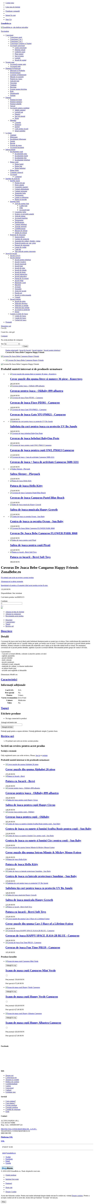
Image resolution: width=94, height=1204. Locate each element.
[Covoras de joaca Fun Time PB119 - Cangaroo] (23, 943)
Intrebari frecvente (12, 1179)
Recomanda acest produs (15, 616)
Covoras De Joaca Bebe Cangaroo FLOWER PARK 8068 (43, 533)
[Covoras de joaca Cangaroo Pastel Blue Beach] (28, 493)
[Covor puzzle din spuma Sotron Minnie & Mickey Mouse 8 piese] (30, 847)
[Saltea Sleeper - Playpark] (20, 469)
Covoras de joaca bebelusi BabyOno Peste (34, 438)
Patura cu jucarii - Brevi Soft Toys (30, 557)
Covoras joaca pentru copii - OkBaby (27, 816)
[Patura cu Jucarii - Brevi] (15, 776)
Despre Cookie (11, 1192)
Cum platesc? (10, 1103)
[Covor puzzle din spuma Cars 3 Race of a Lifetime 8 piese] (28, 919)
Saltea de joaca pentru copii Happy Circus (30, 804)
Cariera (8, 1086)
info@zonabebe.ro (9, 1153)
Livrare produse (11, 1105)
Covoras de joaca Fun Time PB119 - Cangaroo (33, 947)
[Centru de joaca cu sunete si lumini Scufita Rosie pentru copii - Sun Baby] (33, 824)
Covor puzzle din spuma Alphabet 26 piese (30, 769)
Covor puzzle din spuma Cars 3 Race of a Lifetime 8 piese (39, 923)
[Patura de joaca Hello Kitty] (21, 481)
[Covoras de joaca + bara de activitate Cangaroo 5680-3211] (32, 457)
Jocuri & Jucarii (25, 350)
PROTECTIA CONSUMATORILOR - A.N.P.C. (19, 1129)
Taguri (8, 624)
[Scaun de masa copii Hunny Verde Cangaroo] (23, 987)
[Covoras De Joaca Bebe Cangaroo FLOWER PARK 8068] (32, 528)
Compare (4, 336)
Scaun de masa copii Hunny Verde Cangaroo (32, 996)
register (45, 755)
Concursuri (10, 1088)
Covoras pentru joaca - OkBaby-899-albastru (36, 390)
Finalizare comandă (13, 11)
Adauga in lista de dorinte (15, 612)
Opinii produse (11, 1175)
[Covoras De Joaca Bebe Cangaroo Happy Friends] (25, 360)
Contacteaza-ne (11, 1078)
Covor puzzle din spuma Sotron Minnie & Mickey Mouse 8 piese (43, 852)
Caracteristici (10, 622)
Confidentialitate (11, 1084)
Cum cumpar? (11, 1101)
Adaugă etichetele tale (9, 722)
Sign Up (9, 19)
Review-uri (10, 626)
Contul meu (10, 3)
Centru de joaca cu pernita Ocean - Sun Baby (36, 521)
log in (38, 755)
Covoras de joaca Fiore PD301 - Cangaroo (35, 402)
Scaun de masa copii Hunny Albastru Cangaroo (33, 1022)
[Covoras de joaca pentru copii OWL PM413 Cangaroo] (30, 445)
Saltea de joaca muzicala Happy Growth (34, 509)
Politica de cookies (12, 1082)
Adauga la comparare (13, 614)
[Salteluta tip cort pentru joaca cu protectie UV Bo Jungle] (31, 421)
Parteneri (9, 1183)
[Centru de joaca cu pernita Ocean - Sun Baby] (27, 517)
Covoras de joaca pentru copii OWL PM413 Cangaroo (42, 450)
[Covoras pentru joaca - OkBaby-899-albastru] (27, 386)
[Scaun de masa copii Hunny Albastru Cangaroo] (24, 1013)
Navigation (5, 31)
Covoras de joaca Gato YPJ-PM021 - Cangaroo (38, 414)
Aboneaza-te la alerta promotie (12, 581)
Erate (7, 1112)
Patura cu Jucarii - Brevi (20, 781)
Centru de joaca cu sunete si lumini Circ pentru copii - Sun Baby (43, 840)
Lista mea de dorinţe (13, 7)
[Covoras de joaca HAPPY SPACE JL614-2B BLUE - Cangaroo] (30, 931)
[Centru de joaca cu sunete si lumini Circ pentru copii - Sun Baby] (30, 836)
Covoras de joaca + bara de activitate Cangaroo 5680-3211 (44, 461)
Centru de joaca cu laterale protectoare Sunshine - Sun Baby (41, 876)
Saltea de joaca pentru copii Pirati (30, 545)
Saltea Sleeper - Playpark (25, 473)
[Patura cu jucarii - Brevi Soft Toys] (23, 552)
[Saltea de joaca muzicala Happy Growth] (25, 505)
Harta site (9, 1188)
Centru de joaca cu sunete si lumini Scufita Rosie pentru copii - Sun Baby (48, 828)
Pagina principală (12, 350)
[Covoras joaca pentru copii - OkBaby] (20, 812)
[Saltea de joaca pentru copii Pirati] (23, 540)
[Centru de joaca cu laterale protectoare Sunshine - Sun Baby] (28, 871)
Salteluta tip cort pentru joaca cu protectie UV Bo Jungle (43, 426)
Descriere (9, 620)
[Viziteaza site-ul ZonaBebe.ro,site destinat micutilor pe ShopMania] (7, 1169)
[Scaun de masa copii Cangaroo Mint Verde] (22, 961)
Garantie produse (12, 1107)
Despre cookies (77, 1196)
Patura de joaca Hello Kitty (26, 485)
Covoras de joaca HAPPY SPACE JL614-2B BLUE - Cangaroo (42, 935)
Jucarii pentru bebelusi (52, 350)
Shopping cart (6, 326)
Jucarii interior (37, 350)
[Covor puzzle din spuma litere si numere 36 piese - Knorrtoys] (33, 374)
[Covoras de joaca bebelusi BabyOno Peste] (26, 433)
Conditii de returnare (13, 1109)
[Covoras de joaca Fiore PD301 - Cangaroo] (26, 398)
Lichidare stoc (11, 1092)
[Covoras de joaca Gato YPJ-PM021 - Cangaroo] (28, 410)
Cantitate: (4, 601)
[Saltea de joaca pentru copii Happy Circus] (22, 800)
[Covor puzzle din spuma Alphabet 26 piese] (22, 764)
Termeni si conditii (12, 1080)
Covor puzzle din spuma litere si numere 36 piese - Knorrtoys (46, 378)
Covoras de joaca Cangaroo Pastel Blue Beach (37, 497)
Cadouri (8, 1090)
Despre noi (9, 1075)
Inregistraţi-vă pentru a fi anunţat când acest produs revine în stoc (24, 585)
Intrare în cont (11, 15)
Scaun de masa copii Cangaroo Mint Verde (31, 970)
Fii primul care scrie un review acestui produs (17, 577)
